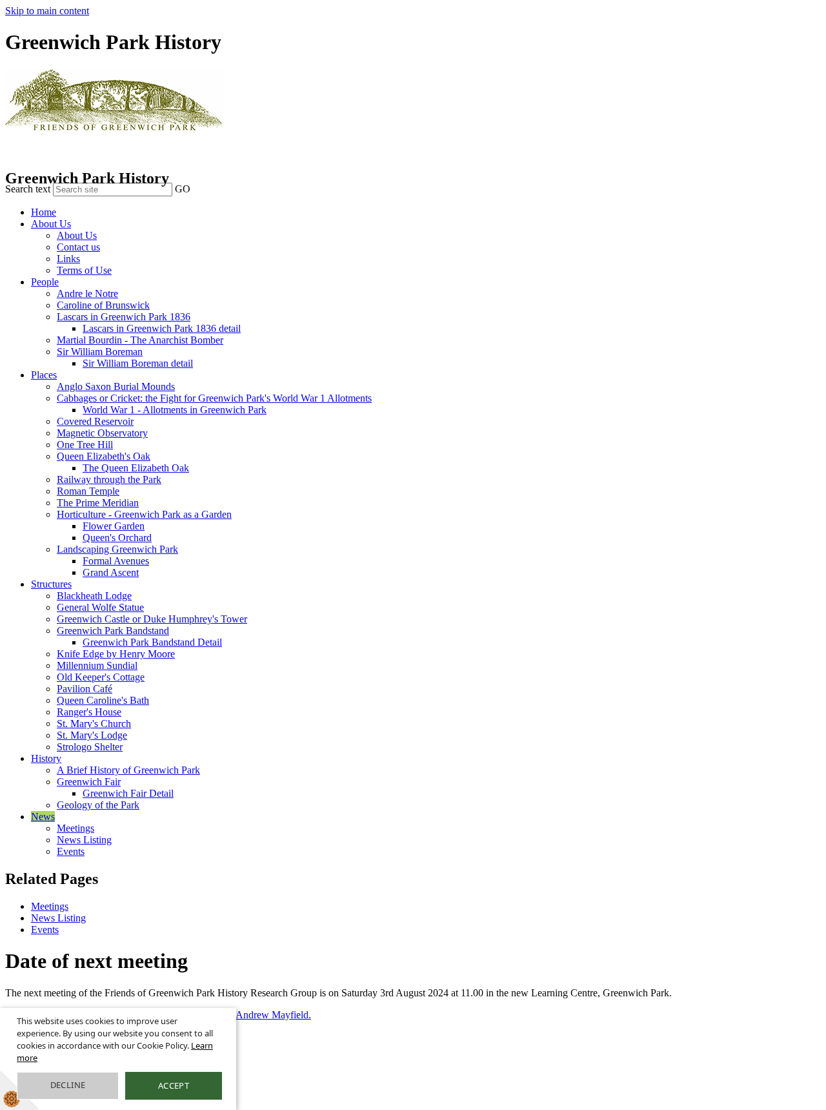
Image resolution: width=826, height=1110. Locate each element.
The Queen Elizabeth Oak (136, 467)
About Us (51, 223)
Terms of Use (84, 270)
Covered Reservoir (95, 421)
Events (71, 851)
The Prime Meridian (98, 502)
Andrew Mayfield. (273, 1014)
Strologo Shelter (90, 746)
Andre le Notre (87, 293)
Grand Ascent (111, 572)
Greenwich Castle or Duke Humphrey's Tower (152, 618)
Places (44, 374)
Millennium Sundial (97, 665)
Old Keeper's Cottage (101, 677)
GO (182, 188)
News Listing (84, 839)
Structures (51, 584)
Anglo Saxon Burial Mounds (116, 386)
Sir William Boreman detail (138, 363)
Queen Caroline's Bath (103, 700)
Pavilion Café (84, 688)
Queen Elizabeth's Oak (103, 456)
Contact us (78, 247)
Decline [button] (68, 1085)
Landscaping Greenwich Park (117, 549)
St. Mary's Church (94, 723)
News (43, 816)
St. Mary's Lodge (92, 735)
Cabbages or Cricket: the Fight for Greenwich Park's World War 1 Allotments (214, 398)
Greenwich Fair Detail (128, 793)
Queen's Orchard (117, 537)
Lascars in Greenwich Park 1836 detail (162, 328)
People (45, 281)
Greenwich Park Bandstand (113, 630)
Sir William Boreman (100, 351)
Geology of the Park (98, 804)
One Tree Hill (85, 444)
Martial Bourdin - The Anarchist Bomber (140, 339)
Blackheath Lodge (94, 595)
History (46, 758)
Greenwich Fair (89, 781)
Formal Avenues (116, 560)
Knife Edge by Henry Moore (116, 653)
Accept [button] (173, 1085)
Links (68, 258)
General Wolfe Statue (100, 607)
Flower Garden (114, 525)
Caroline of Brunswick (103, 305)
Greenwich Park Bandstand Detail (152, 642)
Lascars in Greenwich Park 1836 (123, 316)
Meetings (75, 828)
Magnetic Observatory (102, 432)
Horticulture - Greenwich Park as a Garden (144, 514)
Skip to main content (47, 10)
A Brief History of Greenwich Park (128, 770)
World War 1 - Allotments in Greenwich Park (175, 409)
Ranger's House (89, 711)
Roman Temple (88, 491)
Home (43, 212)
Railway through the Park (109, 479)
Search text (27, 188)
